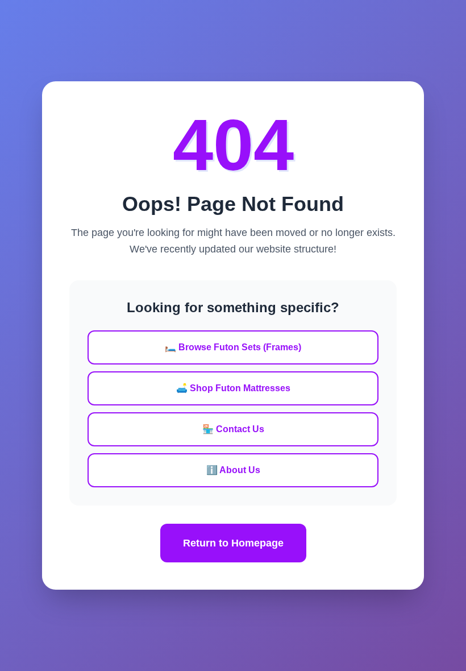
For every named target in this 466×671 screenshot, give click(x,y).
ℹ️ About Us (233, 470)
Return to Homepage (233, 543)
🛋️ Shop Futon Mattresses (233, 388)
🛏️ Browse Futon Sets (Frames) (233, 347)
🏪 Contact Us (233, 429)
